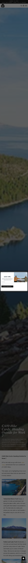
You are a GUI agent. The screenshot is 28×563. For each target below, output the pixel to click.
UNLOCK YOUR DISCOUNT (7, 286)
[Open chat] (23, 558)
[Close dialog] (26, 273)
